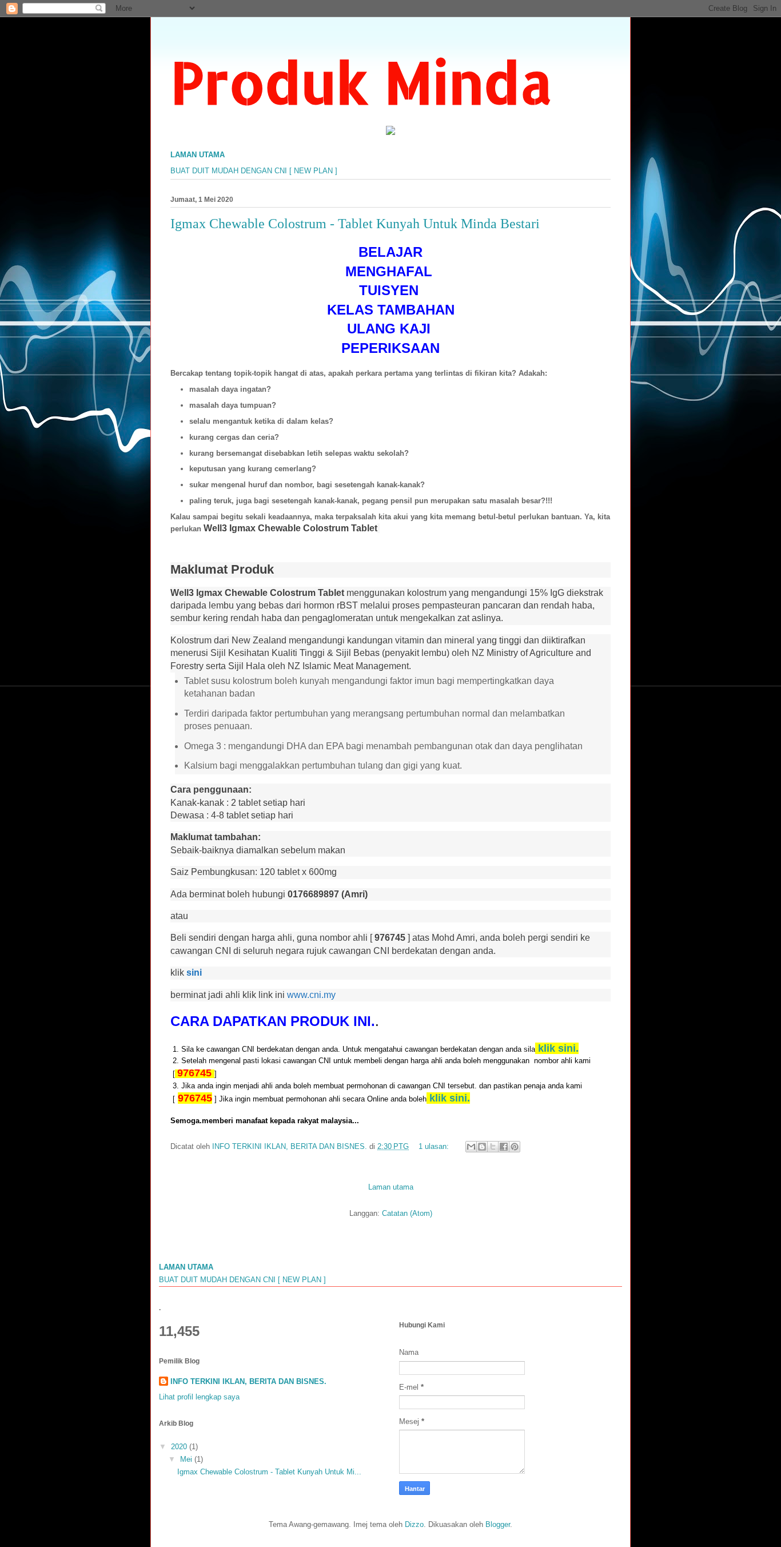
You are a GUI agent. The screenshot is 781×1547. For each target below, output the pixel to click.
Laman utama (390, 1187)
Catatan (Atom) (407, 1213)
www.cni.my (311, 995)
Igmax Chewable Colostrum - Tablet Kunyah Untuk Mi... (269, 1472)
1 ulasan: (435, 1146)
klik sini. (449, 1098)
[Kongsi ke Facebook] (503, 1146)
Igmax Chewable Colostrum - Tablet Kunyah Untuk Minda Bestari (355, 223)
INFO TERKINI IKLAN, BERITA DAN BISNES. (248, 1381)
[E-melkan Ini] (471, 1146)
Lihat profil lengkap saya (199, 1397)
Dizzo (414, 1524)
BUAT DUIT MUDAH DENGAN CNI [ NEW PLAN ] (253, 170)
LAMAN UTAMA (197, 154)
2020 (180, 1446)
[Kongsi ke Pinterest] (514, 1146)
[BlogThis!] (482, 1146)
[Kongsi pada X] (493, 1146)
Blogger (497, 1524)
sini (196, 972)
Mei (187, 1459)
